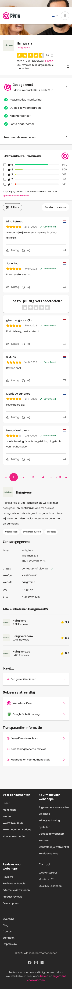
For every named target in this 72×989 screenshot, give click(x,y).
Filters (15, 207)
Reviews (8, 877)
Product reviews (12, 896)
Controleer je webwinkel (54, 847)
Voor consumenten (14, 836)
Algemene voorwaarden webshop (54, 811)
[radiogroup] (30, 55)
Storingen (9, 937)
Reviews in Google (14, 883)
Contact (8, 931)
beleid (44, 976)
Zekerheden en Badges (17, 829)
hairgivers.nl (24, 47)
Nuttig (14, 250)
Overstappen (11, 903)
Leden (6, 803)
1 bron (49, 61)
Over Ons (8, 919)
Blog (5, 925)
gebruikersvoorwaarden (16, 195)
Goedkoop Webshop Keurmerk (51, 837)
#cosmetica (11, 531)
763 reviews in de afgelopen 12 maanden (35, 66)
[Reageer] (23, 250)
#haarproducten (32, 531)
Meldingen (9, 809)
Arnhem (37, 561)
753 (58, 477)
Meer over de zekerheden (19, 137)
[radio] (19, 55)
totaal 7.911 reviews (30, 61)
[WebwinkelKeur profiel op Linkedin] (42, 962)
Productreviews (55, 207)
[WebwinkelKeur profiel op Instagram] (36, 962)
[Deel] (28, 250)
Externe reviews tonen (16, 890)
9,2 (49, 55)
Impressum (10, 944)
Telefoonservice (48, 853)
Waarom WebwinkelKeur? (13, 820)
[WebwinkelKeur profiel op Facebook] (29, 962)
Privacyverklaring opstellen (49, 824)
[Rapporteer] (64, 250)
